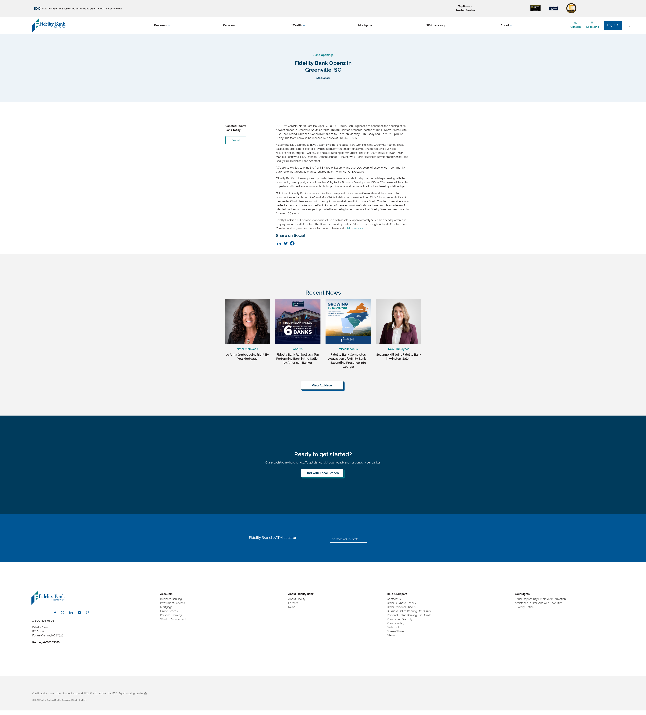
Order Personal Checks (401, 607)
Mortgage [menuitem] (365, 25)
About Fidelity (296, 599)
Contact (575, 26)
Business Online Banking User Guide (409, 611)
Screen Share (395, 631)
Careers (293, 603)
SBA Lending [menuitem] (435, 25)
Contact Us (394, 599)
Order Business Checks (401, 603)
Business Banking (171, 599)
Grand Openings (323, 55)
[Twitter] (286, 243)
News (291, 607)
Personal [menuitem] (229, 25)
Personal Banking (171, 615)
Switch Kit (393, 627)
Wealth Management (173, 619)
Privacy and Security (399, 619)
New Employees (247, 349)
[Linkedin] (279, 243)
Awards (297, 349)
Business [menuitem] (160, 25)
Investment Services (172, 603)
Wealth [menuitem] (297, 25)
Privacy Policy (395, 623)
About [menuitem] (504, 25)
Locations (592, 26)
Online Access (169, 611)
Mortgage (166, 607)
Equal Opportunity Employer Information (540, 599)
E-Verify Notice (524, 607)
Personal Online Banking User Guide (409, 615)
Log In (611, 25)
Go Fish (82, 700)
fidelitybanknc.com (356, 228)
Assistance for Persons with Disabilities (538, 603)
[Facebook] (292, 243)
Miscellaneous (348, 349)
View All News (322, 385)
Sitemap (392, 635)
